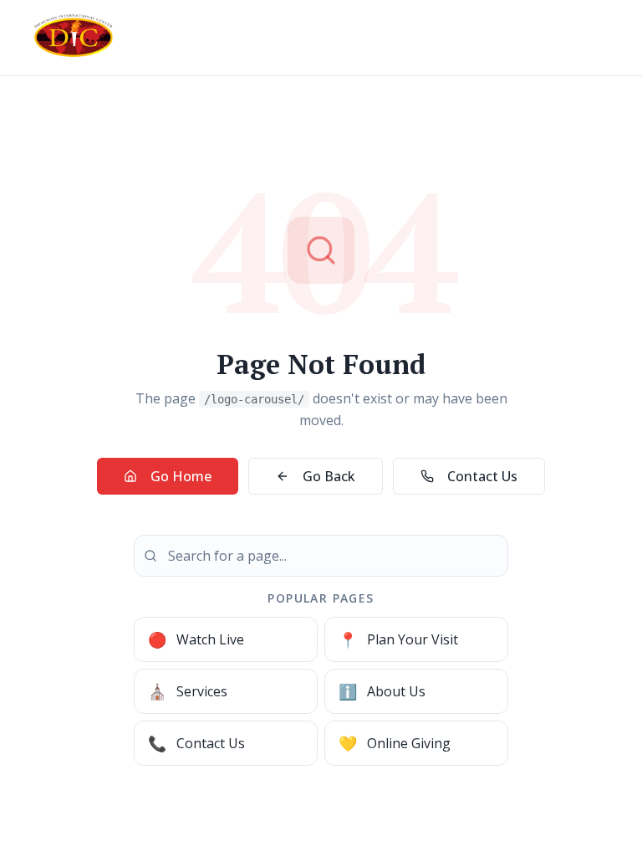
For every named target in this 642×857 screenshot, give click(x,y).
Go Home (180, 476)
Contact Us (482, 476)
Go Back (329, 476)
